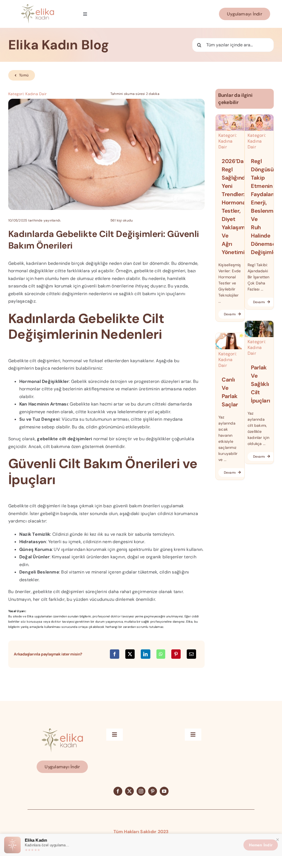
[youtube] (164, 791)
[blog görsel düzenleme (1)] (230, 116)
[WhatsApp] (161, 654)
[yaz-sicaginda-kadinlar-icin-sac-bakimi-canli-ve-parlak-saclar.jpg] (230, 335)
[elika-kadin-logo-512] (37, 6)
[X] (130, 654)
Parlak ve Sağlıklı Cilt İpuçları (260, 384)
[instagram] (141, 791)
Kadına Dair (36, 93)
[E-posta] (191, 654)
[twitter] (129, 791)
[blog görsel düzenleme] (259, 116)
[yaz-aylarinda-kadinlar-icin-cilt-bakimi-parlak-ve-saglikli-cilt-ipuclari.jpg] (259, 323)
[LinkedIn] (145, 654)
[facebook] (117, 791)
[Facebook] (115, 654)
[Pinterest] (176, 654)
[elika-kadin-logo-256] (62, 731)
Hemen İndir (260, 845)
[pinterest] (152, 791)
